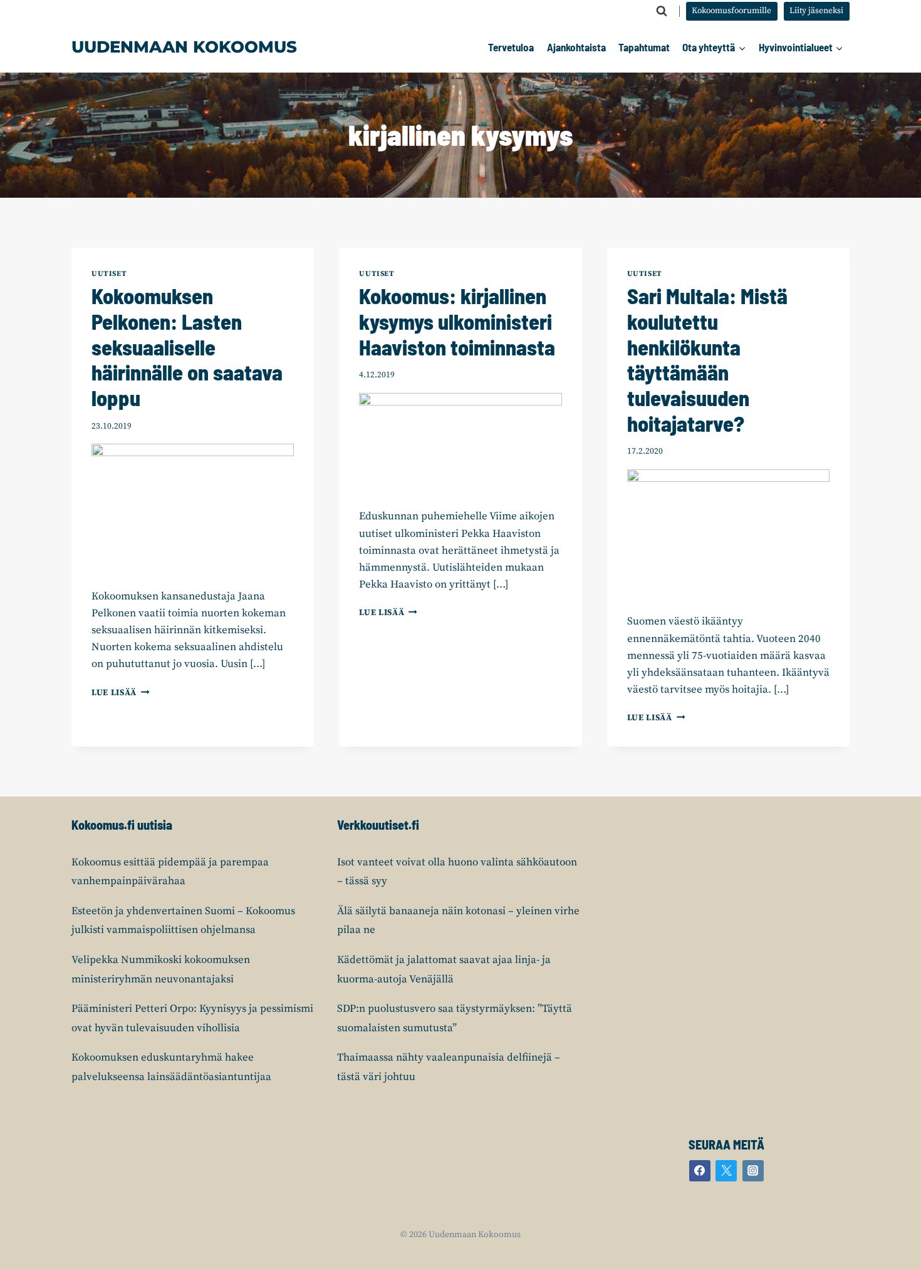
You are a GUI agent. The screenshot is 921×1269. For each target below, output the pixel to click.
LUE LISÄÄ (120, 693)
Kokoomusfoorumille (731, 11)
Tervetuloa (511, 47)
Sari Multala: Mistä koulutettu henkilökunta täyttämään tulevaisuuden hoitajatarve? (707, 359)
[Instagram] (753, 1170)
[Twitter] (726, 1170)
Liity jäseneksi (816, 11)
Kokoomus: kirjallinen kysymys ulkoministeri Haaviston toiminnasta (457, 321)
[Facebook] (699, 1170)
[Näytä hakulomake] (661, 11)
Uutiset (109, 273)
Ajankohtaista (576, 47)
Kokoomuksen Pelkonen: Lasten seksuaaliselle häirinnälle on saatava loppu (187, 346)
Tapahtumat (644, 47)
